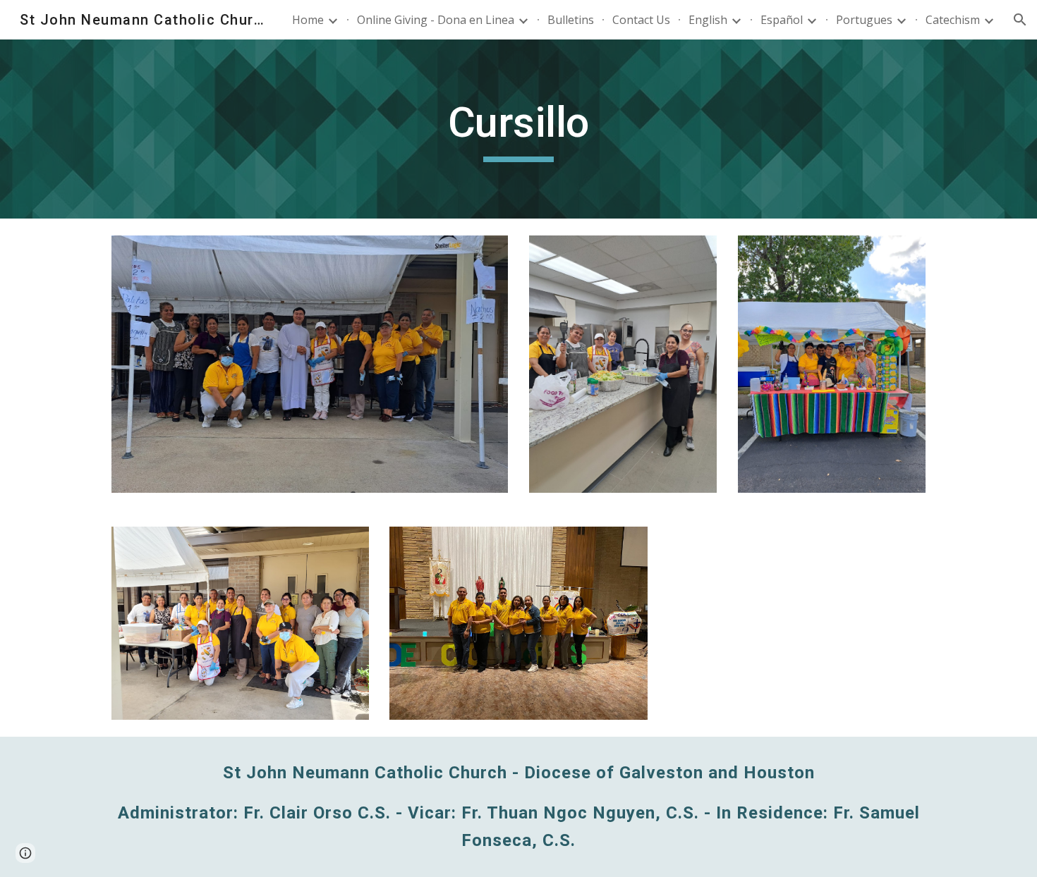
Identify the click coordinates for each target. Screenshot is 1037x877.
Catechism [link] (953, 19)
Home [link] (308, 19)
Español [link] (781, 19)
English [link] (708, 19)
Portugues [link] (864, 19)
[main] (518, 129)
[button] (1020, 20)
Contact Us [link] (641, 19)
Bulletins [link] (570, 19)
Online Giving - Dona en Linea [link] (435, 19)
